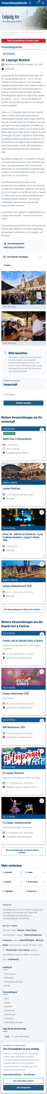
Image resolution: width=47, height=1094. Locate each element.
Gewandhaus (35, 954)
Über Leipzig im (10, 974)
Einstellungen (29, 1074)
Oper (4, 959)
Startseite (4, 32)
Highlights (33, 950)
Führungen (33, 945)
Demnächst (6, 930)
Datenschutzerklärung (12, 1074)
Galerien (15, 940)
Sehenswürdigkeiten (33, 935)
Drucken (7, 265)
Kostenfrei (8, 1006)
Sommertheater (15, 945)
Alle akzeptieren (23, 1087)
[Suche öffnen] (30, 3)
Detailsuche (8, 1018)
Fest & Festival (29, 32)
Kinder (5, 945)
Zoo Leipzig (23, 950)
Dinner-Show (31, 930)
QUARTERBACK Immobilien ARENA (16, 954)
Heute (14, 930)
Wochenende (11, 950)
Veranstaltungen (14, 32)
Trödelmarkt (13, 959)
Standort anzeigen (23, 403)
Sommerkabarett (9, 935)
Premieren (7, 940)
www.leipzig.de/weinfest (14, 247)
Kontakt (7, 986)
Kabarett (20, 935)
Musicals (39, 940)
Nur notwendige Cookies (23, 1081)
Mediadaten (8, 978)
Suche (22, 32)
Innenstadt (39, 32)
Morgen (25, 945)
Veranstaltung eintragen (13, 982)
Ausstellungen (27, 940)
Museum (21, 930)
